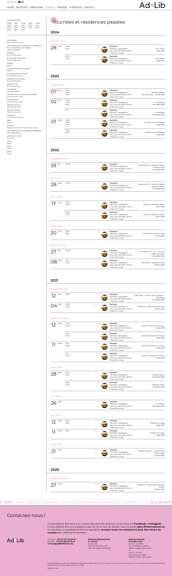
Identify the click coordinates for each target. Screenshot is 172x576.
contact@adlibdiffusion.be (60, 544)
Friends (62, 7)
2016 (23, 28)
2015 (30, 28)
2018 (9, 28)
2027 (16, 23)
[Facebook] (20, 2)
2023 (9, 25)
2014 (37, 28)
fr (8, 2)
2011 (23, 30)
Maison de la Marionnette (153, 234)
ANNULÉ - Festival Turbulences (151, 307)
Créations (36, 7)
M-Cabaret (160, 404)
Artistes (21, 7)
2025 (30, 23)
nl (15, 2)
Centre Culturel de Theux (154, 204)
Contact (89, 7)
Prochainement (13, 20)
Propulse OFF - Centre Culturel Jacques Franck (151, 185)
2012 (16, 30)
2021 (23, 25)
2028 (9, 23)
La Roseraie (160, 102)
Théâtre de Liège (157, 423)
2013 (9, 30)
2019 (37, 25)
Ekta (57, 568)
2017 (16, 28)
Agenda (50, 7)
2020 (30, 25)
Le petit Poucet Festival (154, 132)
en (11, 2)
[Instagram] (23, 2)
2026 (23, 23)
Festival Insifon (158, 375)
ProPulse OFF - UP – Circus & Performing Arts (152, 253)
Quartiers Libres (158, 92)
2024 (37, 23)
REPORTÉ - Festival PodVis (153, 263)
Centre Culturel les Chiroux (153, 326)
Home (10, 7)
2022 (16, 25)
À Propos (75, 7)
